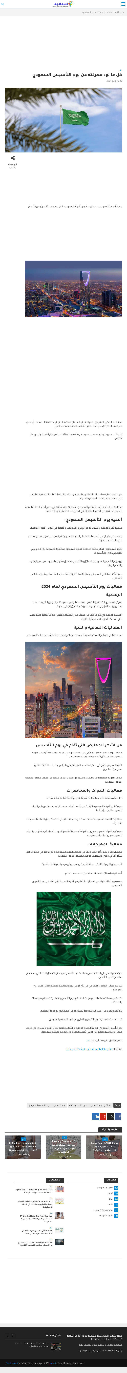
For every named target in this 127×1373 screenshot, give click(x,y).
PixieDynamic (12, 1363)
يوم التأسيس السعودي (39, 1105)
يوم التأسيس (59, 1105)
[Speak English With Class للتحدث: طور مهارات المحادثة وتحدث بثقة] (59, 1189)
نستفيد (52, 1363)
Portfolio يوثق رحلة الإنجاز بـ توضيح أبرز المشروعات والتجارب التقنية (35, 1244)
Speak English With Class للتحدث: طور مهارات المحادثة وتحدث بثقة (104, 1147)
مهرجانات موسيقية (78, 1105)
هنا (88, 1040)
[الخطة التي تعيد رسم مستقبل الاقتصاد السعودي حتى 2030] (59, 1230)
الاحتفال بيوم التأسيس (101, 1105)
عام (120, 70)
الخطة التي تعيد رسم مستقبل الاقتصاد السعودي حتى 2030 (37, 1232)
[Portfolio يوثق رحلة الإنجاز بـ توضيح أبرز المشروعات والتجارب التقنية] (59, 1241)
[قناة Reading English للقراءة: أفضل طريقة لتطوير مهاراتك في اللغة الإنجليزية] (59, 1200)
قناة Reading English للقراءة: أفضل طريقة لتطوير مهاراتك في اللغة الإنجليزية (63, 1146)
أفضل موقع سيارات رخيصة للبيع (31, 1343)
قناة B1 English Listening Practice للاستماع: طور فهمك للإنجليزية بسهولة (23, 1147)
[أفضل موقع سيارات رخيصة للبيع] (56, 1346)
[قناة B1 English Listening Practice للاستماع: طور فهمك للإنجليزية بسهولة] (59, 1215)
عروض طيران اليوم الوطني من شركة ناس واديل (89, 1049)
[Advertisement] (63, 44)
